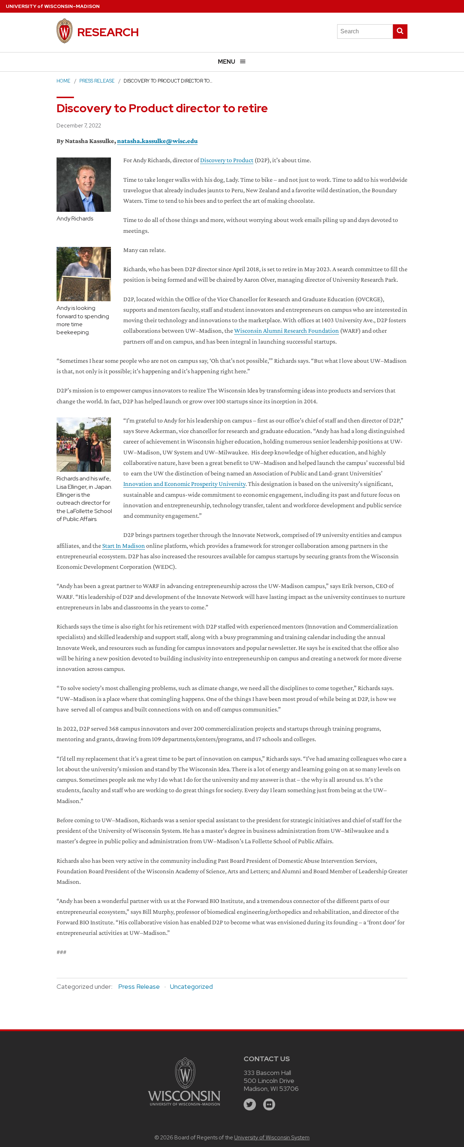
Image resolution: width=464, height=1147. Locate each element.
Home (63, 81)
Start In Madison (123, 545)
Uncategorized (191, 986)
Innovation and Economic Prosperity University (184, 483)
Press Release (97, 81)
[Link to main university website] (184, 1106)
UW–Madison (53, 6)
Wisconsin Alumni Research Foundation (286, 330)
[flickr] (269, 1104)
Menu (226, 62)
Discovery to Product (226, 160)
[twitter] (250, 1104)
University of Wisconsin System (272, 1137)
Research (108, 32)
